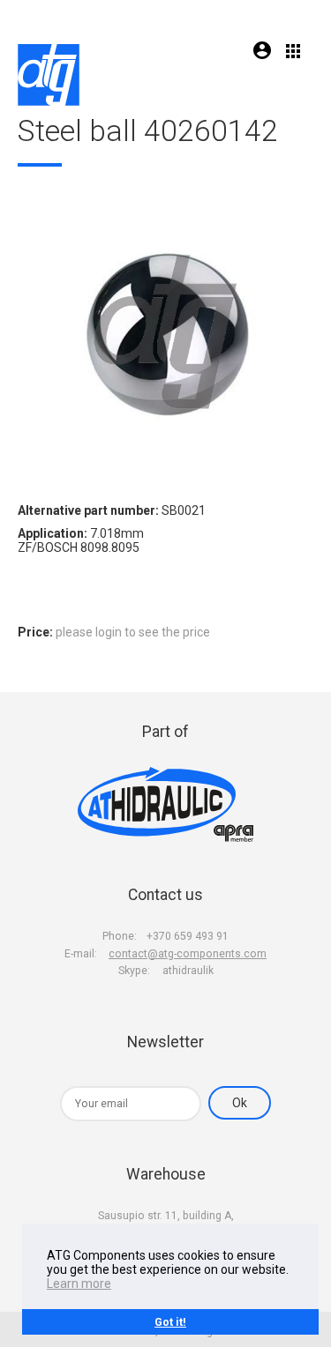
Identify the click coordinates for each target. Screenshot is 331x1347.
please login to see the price (133, 632)
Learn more (79, 1283)
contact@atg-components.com (188, 954)
